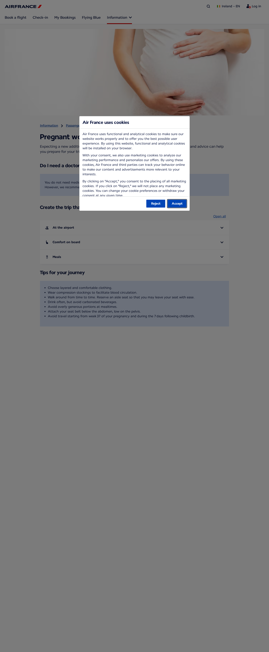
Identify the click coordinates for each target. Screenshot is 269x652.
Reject (155, 203)
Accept (177, 203)
